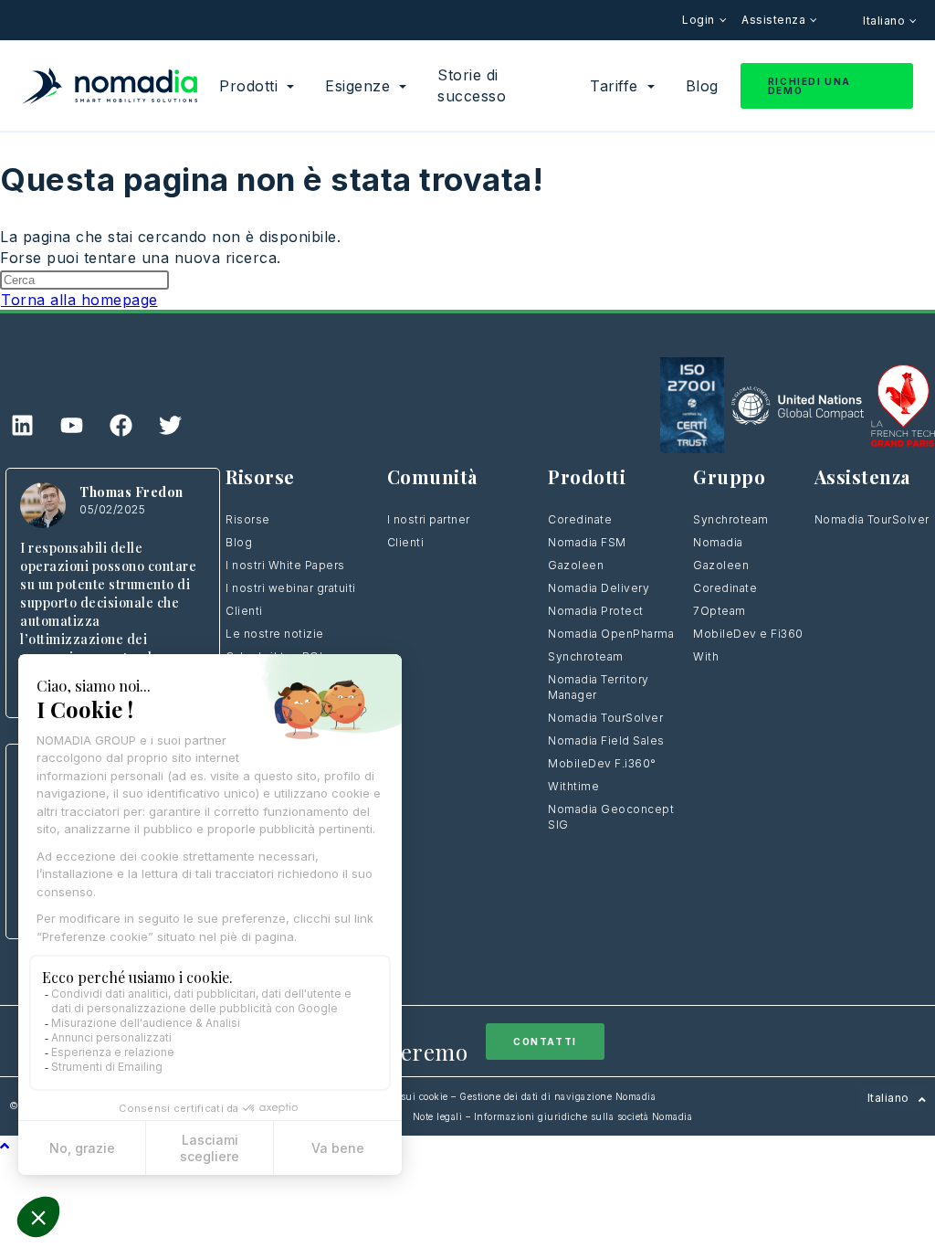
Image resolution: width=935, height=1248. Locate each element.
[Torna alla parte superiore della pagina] (5, 1146)
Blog (239, 542)
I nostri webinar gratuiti (291, 588)
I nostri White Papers (285, 565)
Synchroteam (586, 656)
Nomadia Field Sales (606, 740)
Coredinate (580, 519)
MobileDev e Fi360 (748, 633)
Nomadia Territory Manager (598, 687)
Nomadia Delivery (598, 588)
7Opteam (719, 611)
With (706, 656)
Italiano (886, 20)
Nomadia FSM (587, 542)
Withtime (573, 786)
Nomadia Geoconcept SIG (611, 816)
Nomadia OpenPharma (611, 633)
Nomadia (718, 542)
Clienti (244, 611)
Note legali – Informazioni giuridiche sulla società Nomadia (553, 1116)
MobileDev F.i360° (602, 763)
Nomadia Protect (596, 611)
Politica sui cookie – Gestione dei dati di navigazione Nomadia (509, 1096)
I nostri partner (428, 519)
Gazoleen (576, 565)
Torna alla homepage (79, 300)
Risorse (248, 519)
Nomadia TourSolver (605, 717)
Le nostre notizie (275, 633)
